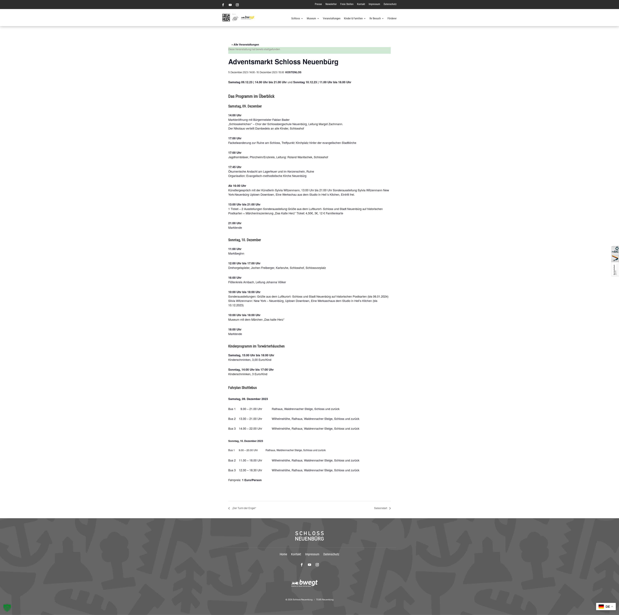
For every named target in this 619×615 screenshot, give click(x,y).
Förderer (392, 18)
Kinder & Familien (353, 18)
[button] (7, 608)
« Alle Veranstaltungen (245, 44)
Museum (311, 18)
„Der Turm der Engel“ (243, 508)
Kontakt (361, 4)
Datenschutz (390, 4)
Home (283, 554)
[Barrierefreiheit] (615, 275)
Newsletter (331, 4)
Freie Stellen (347, 4)
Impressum (374, 4)
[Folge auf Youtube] (230, 5)
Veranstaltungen (331, 18)
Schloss (295, 18)
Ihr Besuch (375, 18)
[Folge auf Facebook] (223, 5)
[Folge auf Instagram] (237, 5)
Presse (318, 4)
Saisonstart (381, 508)
